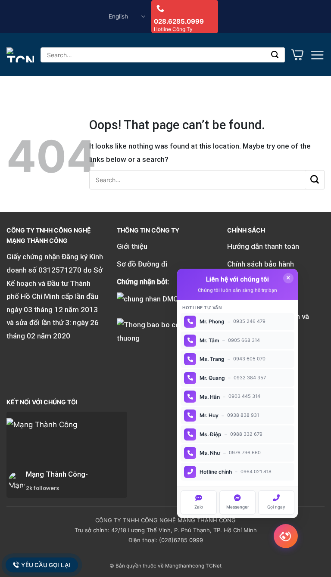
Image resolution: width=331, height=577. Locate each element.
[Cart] (297, 54)
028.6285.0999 (179, 21)
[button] (317, 55)
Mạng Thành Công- (57, 474)
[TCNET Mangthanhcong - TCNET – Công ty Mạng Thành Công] (20, 54)
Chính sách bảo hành (260, 264)
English (118, 16)
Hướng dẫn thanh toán (263, 246)
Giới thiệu (132, 246)
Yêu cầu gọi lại (46, 564)
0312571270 (59, 270)
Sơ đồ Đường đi (142, 264)
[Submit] (275, 54)
